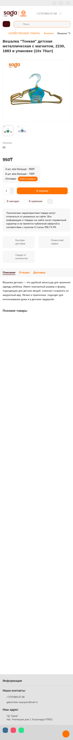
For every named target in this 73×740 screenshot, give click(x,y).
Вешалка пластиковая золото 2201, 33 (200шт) (31, 435)
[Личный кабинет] (67, 3)
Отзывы (24, 272)
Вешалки (49, 33)
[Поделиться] (50, 201)
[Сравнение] (60, 3)
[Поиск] (66, 24)
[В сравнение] (67, 327)
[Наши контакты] (65, 734)
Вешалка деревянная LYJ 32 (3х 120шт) (27, 504)
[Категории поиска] (17, 24)
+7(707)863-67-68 (46, 13)
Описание (9, 272)
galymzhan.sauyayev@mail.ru (22, 702)
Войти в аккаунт (28, 179)
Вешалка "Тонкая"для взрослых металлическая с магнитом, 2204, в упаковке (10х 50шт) (32, 644)
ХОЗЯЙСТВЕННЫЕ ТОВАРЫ (24, 33)
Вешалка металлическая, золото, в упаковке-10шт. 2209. (33, 365)
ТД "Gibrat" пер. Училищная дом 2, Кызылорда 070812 (30, 718)
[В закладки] (67, 320)
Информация (12, 681)
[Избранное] (54, 3)
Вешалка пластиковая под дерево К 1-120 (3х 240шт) (35, 573)
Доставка (39, 272)
